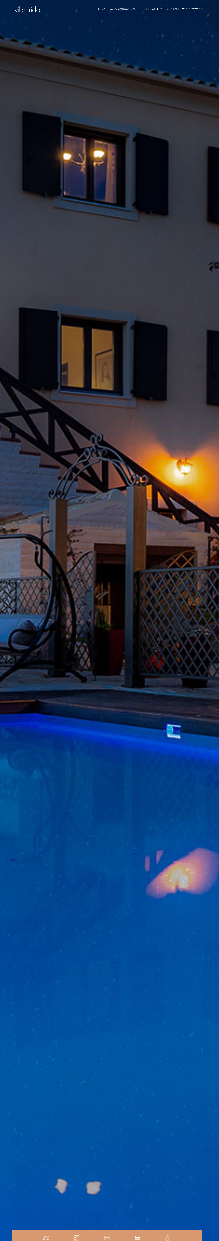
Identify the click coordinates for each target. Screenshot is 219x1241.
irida (101, 8)
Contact (173, 8)
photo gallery (151, 8)
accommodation (122, 8)
